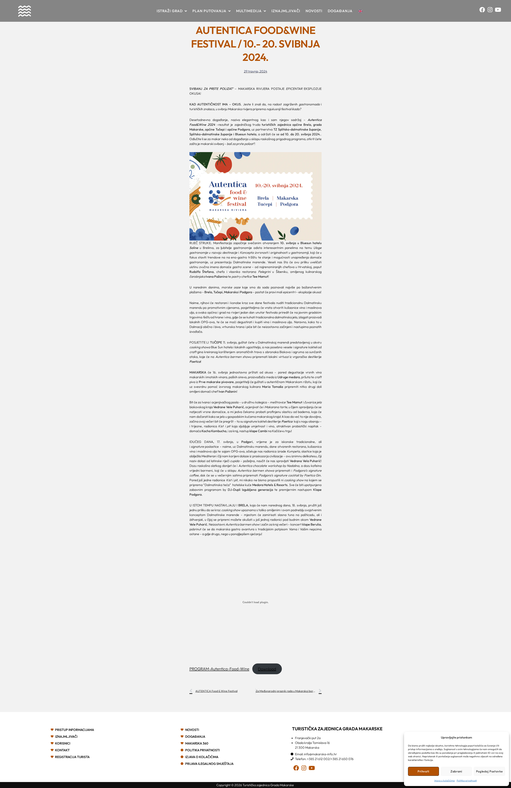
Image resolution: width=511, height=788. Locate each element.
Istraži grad (170, 11)
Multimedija (249, 11)
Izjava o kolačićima (444, 780)
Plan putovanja (209, 11)
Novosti (314, 11)
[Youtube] (499, 11)
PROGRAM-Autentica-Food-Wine (219, 668)
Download (267, 668)
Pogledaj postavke (489, 771)
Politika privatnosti (467, 780)
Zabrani (456, 771)
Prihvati (423, 771)
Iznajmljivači (285, 11)
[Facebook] (483, 11)
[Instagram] (491, 11)
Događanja (340, 11)
